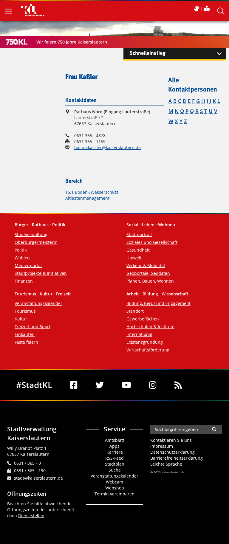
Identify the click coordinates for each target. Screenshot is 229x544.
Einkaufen (25, 334)
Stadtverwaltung (31, 234)
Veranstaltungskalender (38, 303)
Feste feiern (26, 342)
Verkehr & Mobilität (145, 265)
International (139, 334)
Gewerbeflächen (142, 319)
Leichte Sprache (166, 464)
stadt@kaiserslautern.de (38, 478)
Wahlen (22, 258)
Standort (135, 311)
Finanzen (24, 281)
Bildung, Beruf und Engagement (158, 303)
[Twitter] (99, 385)
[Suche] (214, 429)
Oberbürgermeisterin (36, 242)
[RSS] (178, 385)
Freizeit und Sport (32, 326)
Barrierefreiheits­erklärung (176, 458)
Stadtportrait (139, 234)
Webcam (114, 482)
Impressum (161, 446)
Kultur (21, 319)
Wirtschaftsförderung (147, 350)
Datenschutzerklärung (172, 452)
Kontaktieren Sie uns (171, 440)
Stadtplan (114, 464)
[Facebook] (73, 385)
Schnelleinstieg (147, 53)
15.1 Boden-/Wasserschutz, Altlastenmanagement (92, 195)
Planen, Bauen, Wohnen (150, 281)
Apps (114, 446)
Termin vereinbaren (114, 494)
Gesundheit (138, 250)
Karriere (114, 452)
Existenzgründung (144, 342)
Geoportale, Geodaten (148, 273)
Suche (115, 470)
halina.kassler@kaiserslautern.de (107, 147)
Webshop (114, 488)
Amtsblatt (114, 440)
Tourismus (25, 311)
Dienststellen (31, 515)
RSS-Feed (114, 458)
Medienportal (28, 265)
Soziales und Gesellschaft (151, 242)
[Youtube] (126, 385)
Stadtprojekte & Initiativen (41, 273)
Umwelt (134, 258)
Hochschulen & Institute (150, 326)
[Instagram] (152, 385)
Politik (21, 250)
